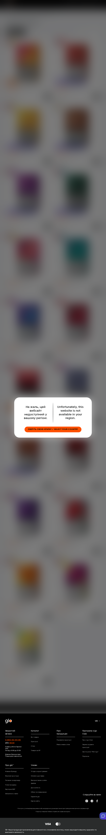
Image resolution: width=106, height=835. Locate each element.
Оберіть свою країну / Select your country (53, 429)
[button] (103, 815)
